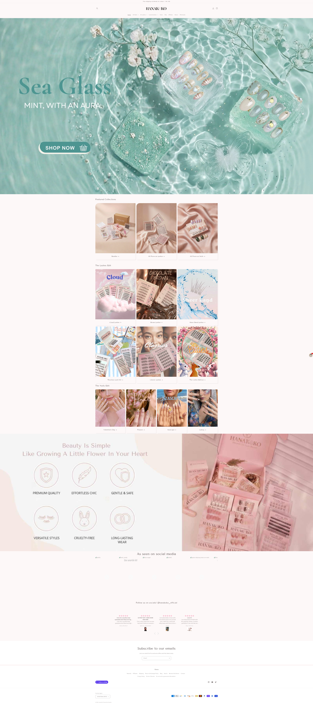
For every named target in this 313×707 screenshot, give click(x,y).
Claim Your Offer (156, 365)
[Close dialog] (167, 334)
